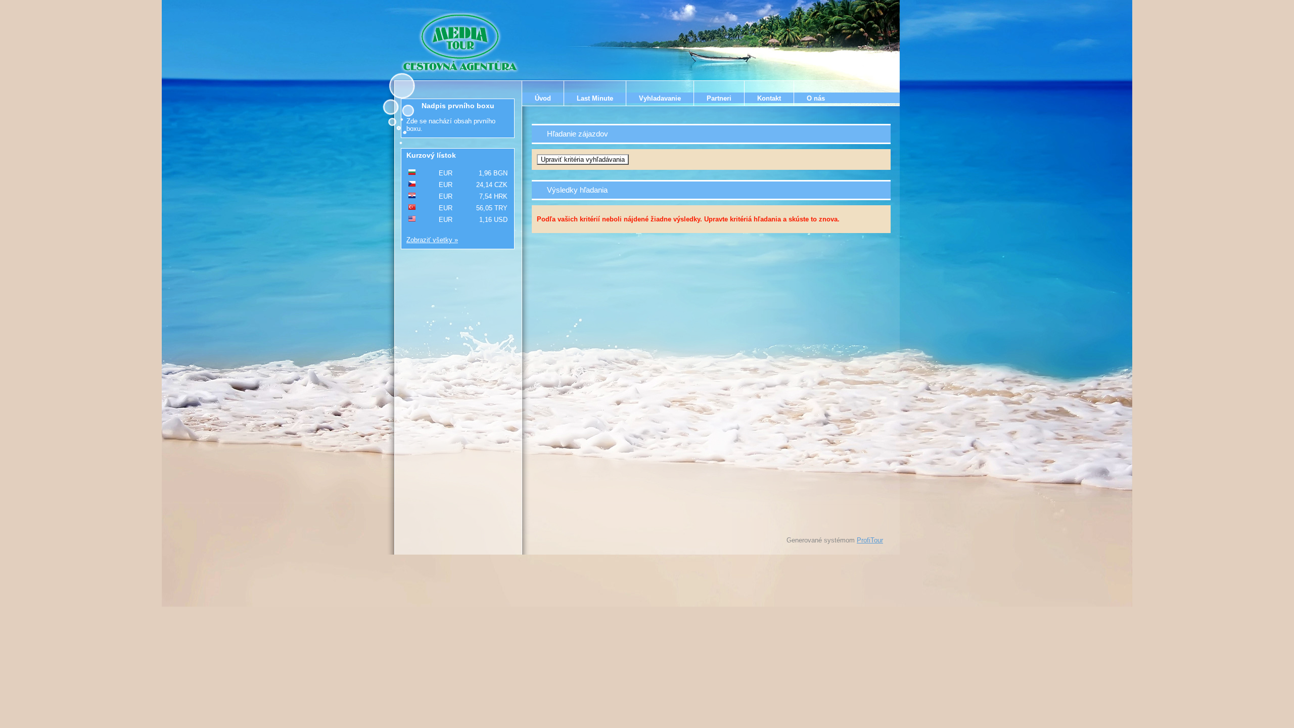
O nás (816, 98)
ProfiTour (870, 540)
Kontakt (769, 98)
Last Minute (595, 98)
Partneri (719, 98)
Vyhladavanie (660, 98)
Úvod (543, 98)
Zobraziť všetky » (432, 240)
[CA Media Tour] (461, 43)
